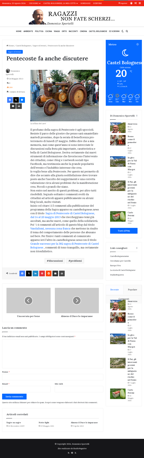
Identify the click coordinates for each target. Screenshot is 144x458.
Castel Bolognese (98, 31)
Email (5, 384)
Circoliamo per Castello (120, 261)
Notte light (44, 422)
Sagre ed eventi (39, 45)
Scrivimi (97, 3)
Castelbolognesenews (119, 256)
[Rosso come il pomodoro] (118, 140)
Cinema (83, 31)
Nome (6, 372)
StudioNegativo (117, 275)
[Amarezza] (118, 127)
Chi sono (33, 3)
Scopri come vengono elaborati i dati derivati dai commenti (71, 402)
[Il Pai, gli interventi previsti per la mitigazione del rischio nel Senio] (118, 185)
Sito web (59, 384)
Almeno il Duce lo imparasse (84, 422)
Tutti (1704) (124, 231)
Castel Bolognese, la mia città (59, 3)
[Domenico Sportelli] (72, 17)
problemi (76, 260)
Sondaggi (85, 3)
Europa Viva (115, 265)
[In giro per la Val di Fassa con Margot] (118, 161)
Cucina (48, 31)
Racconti (73, 31)
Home (19, 31)
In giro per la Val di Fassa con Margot (132, 163)
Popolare (132, 289)
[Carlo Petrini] (118, 216)
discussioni (56, 260)
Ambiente (28, 31)
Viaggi (57, 31)
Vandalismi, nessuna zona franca (50, 228)
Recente (114, 289)
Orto (64, 31)
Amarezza (132, 124)
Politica (39, 31)
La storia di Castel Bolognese (122, 270)
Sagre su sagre (13, 422)
